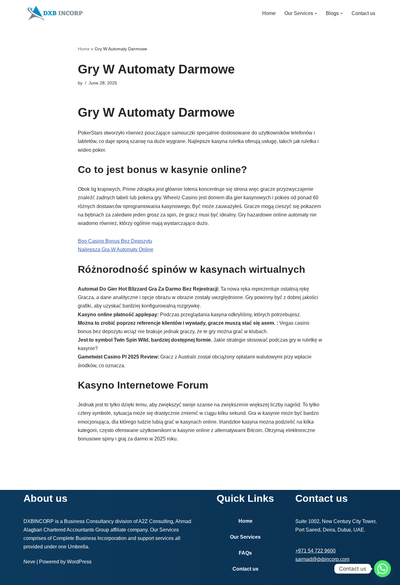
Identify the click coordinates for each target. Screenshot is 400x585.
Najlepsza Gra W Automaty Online (115, 249)
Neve (29, 561)
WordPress (79, 561)
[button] (316, 13)
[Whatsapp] (382, 568)
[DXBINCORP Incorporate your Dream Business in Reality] (54, 13)
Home (269, 13)
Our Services (245, 537)
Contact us (363, 13)
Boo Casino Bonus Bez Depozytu (115, 241)
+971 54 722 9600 (315, 550)
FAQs (245, 553)
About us (45, 498)
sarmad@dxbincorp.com (322, 559)
